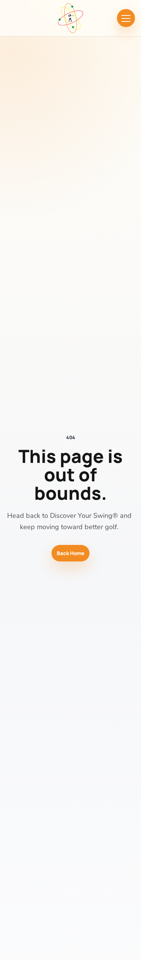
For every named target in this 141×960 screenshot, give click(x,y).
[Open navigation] (126, 18)
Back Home (70, 553)
